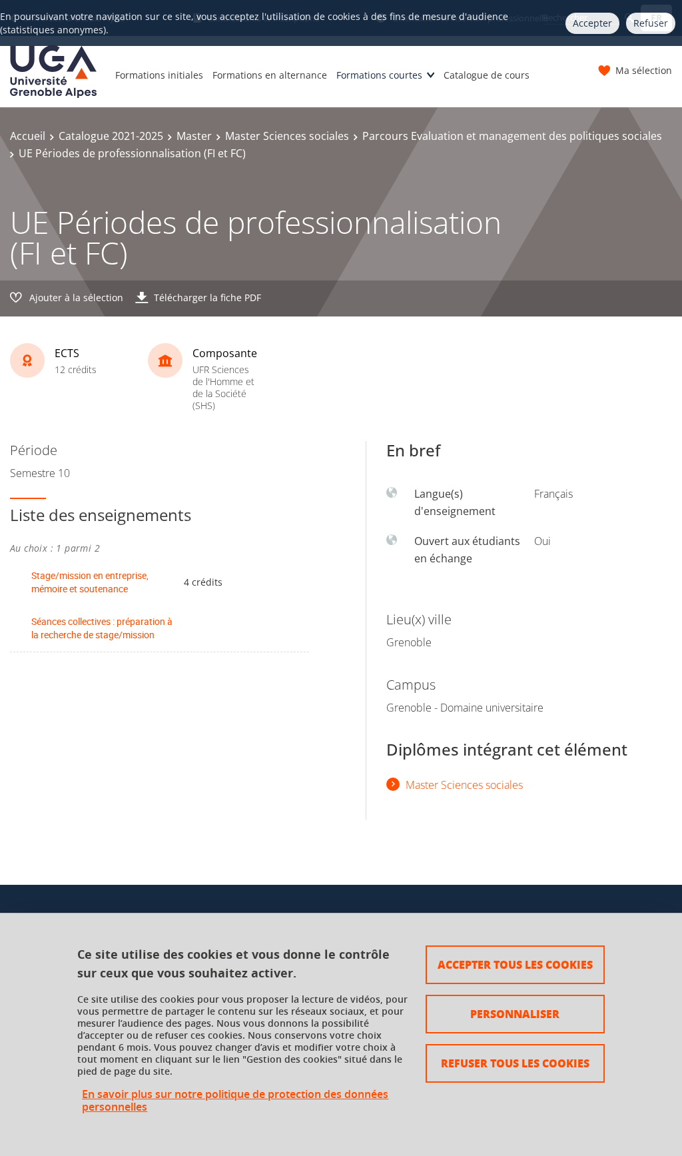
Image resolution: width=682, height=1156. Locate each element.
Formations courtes (379, 75)
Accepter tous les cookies (515, 964)
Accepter (592, 23)
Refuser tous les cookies (515, 1063)
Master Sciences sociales (287, 136)
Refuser (650, 23)
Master (194, 136)
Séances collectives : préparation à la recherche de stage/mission (101, 628)
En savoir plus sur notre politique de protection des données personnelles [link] (235, 1100)
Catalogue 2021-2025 (111, 136)
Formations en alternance (269, 75)
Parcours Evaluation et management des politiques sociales (512, 136)
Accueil (27, 136)
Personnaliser (514, 1013)
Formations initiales (159, 75)
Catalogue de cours (486, 75)
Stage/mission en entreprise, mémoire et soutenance (90, 582)
